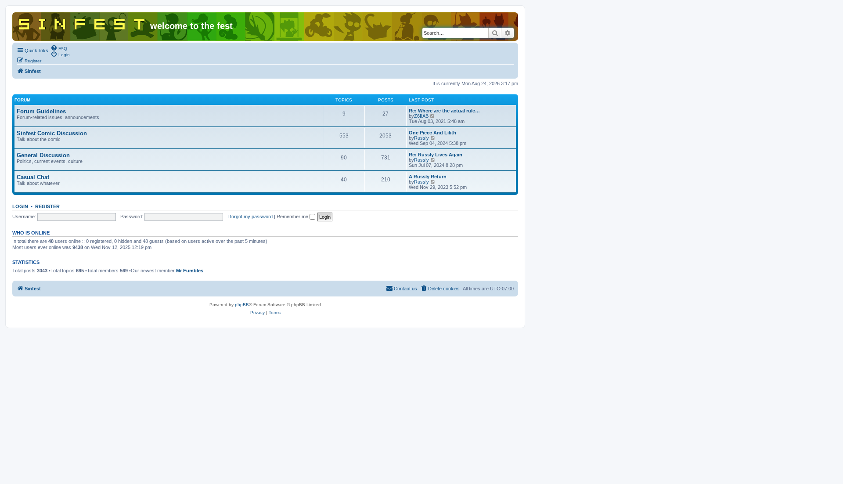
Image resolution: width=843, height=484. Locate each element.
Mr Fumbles (189, 270)
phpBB (242, 304)
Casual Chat (33, 177)
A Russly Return (428, 176)
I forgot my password (250, 216)
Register (47, 206)
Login (20, 206)
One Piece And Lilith (432, 132)
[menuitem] (58, 48)
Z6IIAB (421, 116)
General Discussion (43, 155)
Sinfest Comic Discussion (52, 133)
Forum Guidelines (41, 111)
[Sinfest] (82, 22)
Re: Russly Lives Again (435, 154)
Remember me (293, 216)
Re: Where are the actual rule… (444, 110)
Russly (421, 138)
